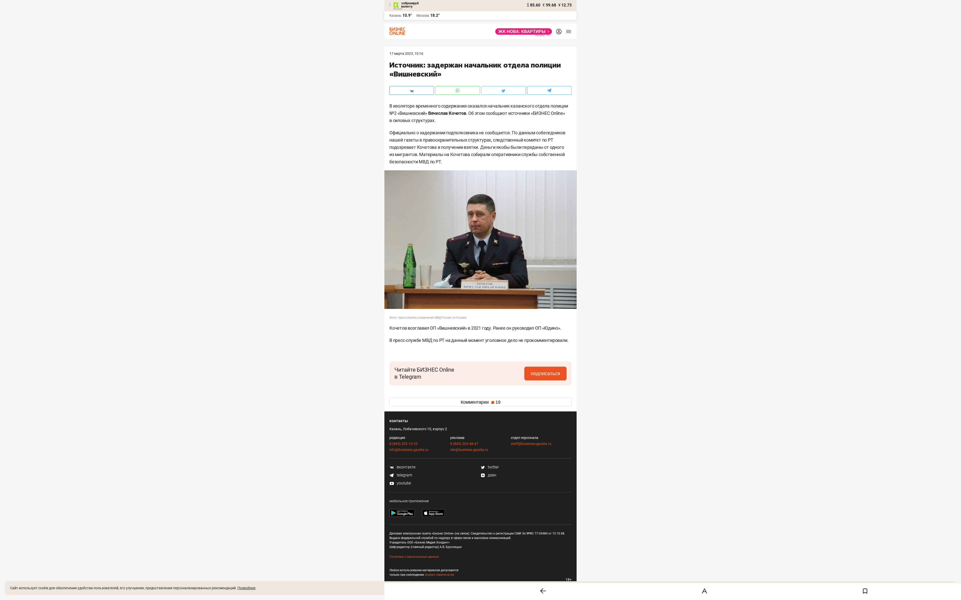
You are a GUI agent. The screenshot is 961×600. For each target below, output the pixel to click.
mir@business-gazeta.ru (469, 450)
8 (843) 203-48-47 (464, 444)
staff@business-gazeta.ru (531, 444)
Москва (422, 16)
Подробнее (246, 588)
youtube (403, 483)
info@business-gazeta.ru (408, 450)
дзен (491, 475)
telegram (404, 475)
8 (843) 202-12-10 (403, 444)
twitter (493, 467)
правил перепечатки (439, 574)
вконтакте (405, 467)
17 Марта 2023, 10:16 (406, 54)
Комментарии (481, 402)
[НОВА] (522, 31)
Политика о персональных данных (414, 556)
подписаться (545, 373)
